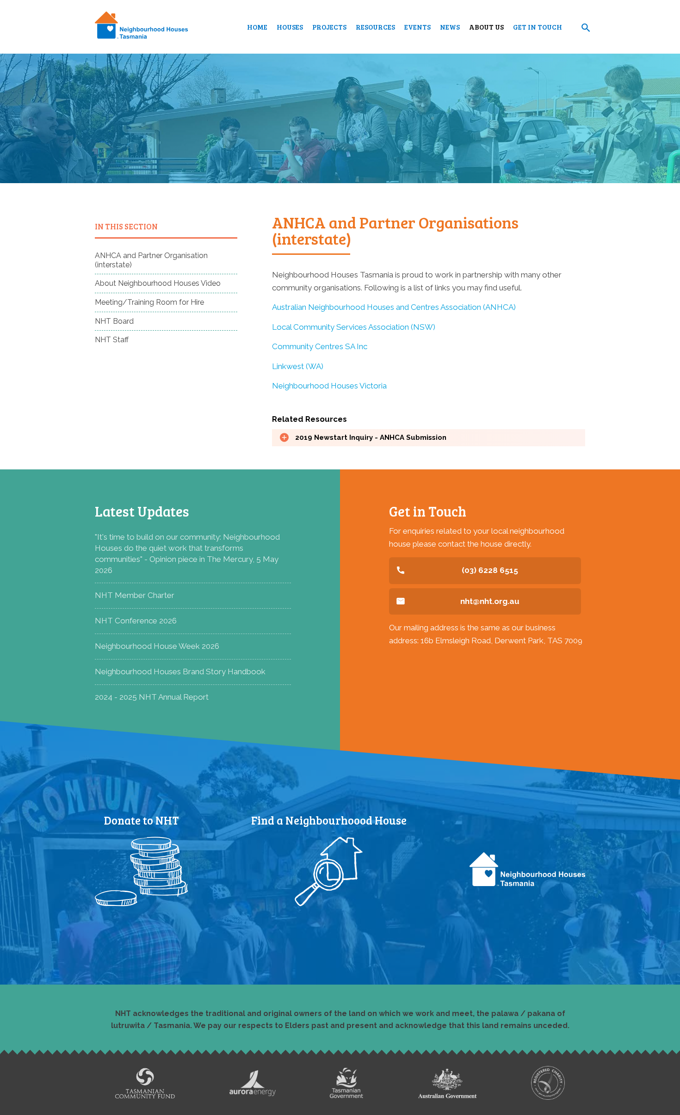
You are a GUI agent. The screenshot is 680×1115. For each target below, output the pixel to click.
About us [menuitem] (486, 26)
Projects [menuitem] (329, 26)
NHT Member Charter (134, 595)
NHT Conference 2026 (136, 620)
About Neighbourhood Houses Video (158, 283)
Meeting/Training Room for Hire (149, 302)
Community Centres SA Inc (319, 346)
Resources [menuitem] (375, 26)
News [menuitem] (450, 26)
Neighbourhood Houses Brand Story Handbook (180, 671)
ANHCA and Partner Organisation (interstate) (151, 260)
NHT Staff (112, 339)
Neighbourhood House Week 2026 (157, 646)
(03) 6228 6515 (490, 570)
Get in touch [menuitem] (537, 26)
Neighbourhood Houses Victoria (329, 385)
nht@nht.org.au (489, 601)
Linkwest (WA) (297, 366)
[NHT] (141, 27)
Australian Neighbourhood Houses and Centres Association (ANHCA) (394, 307)
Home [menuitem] (257, 26)
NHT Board (114, 321)
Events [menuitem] (417, 26)
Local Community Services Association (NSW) (353, 327)
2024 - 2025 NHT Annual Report (152, 697)
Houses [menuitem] (290, 26)
